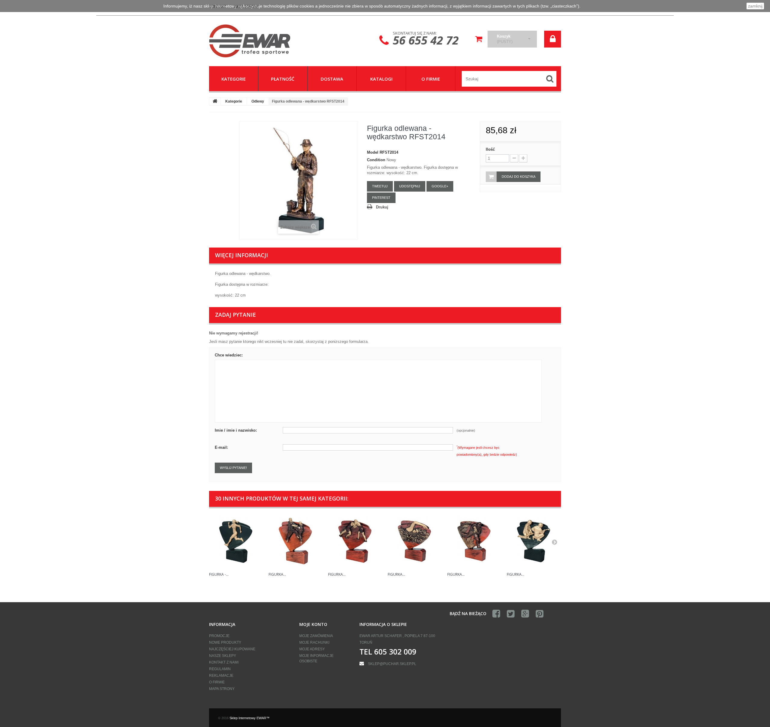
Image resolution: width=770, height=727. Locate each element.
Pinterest (381, 197)
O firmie (217, 682)
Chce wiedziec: (229, 355)
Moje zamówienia (316, 636)
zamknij (755, 6)
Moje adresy (312, 649)
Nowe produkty (225, 642)
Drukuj (382, 207)
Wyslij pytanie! (233, 468)
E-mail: (221, 447)
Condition (376, 160)
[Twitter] (511, 613)
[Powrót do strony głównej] (215, 101)
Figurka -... (219, 574)
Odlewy (257, 101)
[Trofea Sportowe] (264, 40)
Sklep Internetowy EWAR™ (249, 718)
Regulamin (220, 669)
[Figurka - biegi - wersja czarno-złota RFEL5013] (236, 541)
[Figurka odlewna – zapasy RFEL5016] (355, 541)
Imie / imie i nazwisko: (236, 430)
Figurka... (277, 574)
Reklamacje (221, 675)
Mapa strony (222, 689)
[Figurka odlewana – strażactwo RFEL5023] (474, 541)
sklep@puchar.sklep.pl (392, 664)
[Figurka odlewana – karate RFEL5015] (295, 541)
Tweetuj (380, 186)
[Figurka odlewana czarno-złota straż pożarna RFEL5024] (533, 541)
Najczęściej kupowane (232, 649)
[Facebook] (496, 613)
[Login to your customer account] (552, 39)
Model (372, 152)
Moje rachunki (314, 642)
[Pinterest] (540, 613)
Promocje (219, 636)
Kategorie (233, 101)
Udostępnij (409, 186)
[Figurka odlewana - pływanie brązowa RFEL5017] (414, 541)
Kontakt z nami (224, 662)
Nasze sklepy (222, 656)
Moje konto (313, 624)
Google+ (440, 186)
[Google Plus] (525, 613)
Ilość (490, 149)
